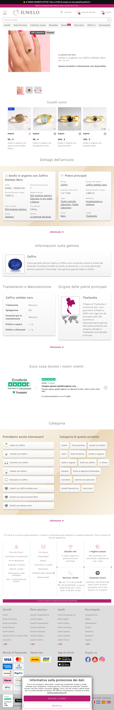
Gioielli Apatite (37, 636)
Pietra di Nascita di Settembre (86, 471)
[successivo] (108, 129)
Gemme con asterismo (85, 480)
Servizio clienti (70, 577)
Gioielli (7, 25)
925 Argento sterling (16, 209)
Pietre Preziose (20, 25)
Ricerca (108, 20)
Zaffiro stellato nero (96, 184)
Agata (88, 619)
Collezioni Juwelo (38, 25)
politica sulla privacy (55, 693)
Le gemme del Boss (40, 217)
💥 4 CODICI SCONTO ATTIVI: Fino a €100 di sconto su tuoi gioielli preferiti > (57, 2)
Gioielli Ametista (37, 627)
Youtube (95, 659)
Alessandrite (91, 623)
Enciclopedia (104, 25)
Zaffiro (64, 184)
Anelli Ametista (64, 627)
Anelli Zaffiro (9, 631)
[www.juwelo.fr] (93, 702)
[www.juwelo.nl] (98, 702)
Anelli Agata (63, 619)
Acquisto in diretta (16, 565)
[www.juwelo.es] (103, 702)
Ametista (89, 636)
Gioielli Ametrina (37, 631)
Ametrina (89, 631)
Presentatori (43, 556)
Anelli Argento (64, 636)
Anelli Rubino (9, 627)
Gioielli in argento (96, 454)
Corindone (65, 480)
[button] (5, 12)
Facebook (88, 659)
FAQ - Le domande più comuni (16, 580)
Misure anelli (43, 577)
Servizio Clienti (16, 552)
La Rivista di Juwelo (43, 565)
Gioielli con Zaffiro (97, 445)
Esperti (43, 560)
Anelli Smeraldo (10, 623)
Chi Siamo (43, 552)
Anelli (63, 454)
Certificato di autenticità (16, 556)
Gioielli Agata (36, 619)
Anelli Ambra (63, 623)
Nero (63, 216)
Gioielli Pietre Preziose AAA (15, 636)
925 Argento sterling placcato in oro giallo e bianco (41, 199)
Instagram (102, 659)
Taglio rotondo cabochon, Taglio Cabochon (70, 204)
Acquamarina (91, 615)
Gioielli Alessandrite (39, 623)
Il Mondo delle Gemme (42, 573)
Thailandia (91, 216)
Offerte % (91, 25)
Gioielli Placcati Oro (70, 488)
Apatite (88, 640)
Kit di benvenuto (16, 560)
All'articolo (55, 232)
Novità (65, 25)
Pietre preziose (78, 445)
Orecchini (7, 640)
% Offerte (104, 462)
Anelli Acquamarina (66, 615)
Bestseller (53, 25)
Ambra (88, 627)
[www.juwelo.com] (109, 702)
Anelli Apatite (64, 631)
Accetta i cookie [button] (57, 698)
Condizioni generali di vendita (16, 698)
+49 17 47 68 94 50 (70, 582)
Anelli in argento (68, 462)
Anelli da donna (77, 454)
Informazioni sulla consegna (16, 574)
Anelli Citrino (63, 640)
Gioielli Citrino (36, 640)
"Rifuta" (56, 688)
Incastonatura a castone (94, 203)
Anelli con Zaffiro (87, 462)
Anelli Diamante (10, 619)
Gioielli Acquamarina (39, 615)
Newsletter (43, 569)
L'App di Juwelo (16, 569)
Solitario (9, 217)
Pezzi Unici (79, 25)
